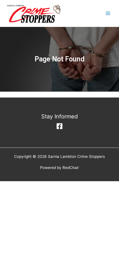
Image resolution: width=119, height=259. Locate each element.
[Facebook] (59, 126)
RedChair (71, 167)
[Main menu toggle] (108, 13)
